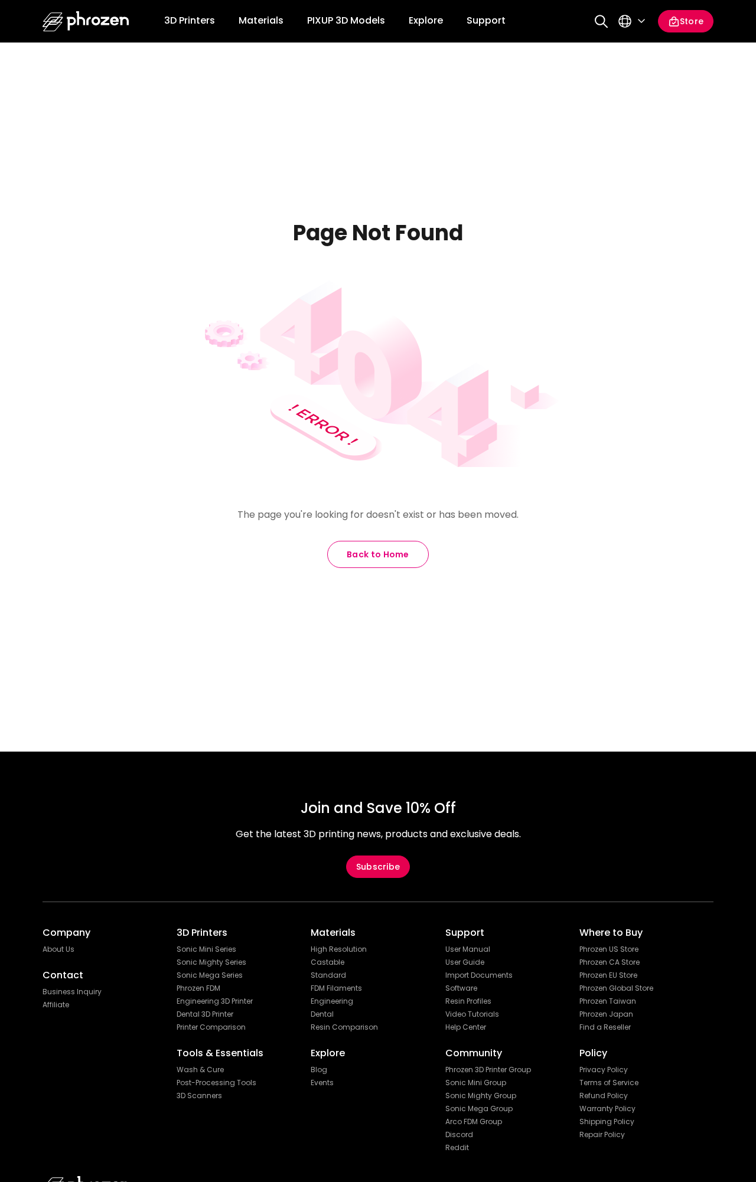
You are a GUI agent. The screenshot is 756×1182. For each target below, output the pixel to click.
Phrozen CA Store (609, 962)
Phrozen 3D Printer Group (488, 1070)
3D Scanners (199, 1096)
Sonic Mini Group (475, 1083)
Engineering (332, 1001)
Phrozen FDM (198, 988)
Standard (328, 975)
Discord (459, 1134)
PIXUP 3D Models (346, 20)
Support (486, 20)
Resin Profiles (468, 1001)
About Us (58, 949)
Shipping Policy (606, 1122)
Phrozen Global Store (616, 988)
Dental (322, 1014)
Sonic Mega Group (479, 1109)
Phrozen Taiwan (607, 1001)
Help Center (465, 1027)
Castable (327, 962)
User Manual (467, 949)
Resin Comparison (344, 1027)
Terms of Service (608, 1083)
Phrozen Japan (606, 1014)
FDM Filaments (336, 988)
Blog (319, 1070)
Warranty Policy (607, 1109)
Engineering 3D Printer (215, 1001)
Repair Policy (602, 1134)
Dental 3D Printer (205, 1014)
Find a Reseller (605, 1027)
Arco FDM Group (473, 1122)
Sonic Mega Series (210, 975)
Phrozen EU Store (608, 975)
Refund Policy (603, 1096)
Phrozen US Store (608, 949)
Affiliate (56, 1005)
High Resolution (339, 949)
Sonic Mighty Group (480, 1096)
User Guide (464, 962)
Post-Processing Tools (216, 1083)
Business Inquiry (72, 992)
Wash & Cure (200, 1070)
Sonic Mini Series (206, 949)
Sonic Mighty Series (211, 962)
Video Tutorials (472, 1014)
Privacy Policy (603, 1070)
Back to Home (378, 554)
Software (461, 988)
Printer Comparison (211, 1027)
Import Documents (479, 975)
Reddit (457, 1147)
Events (322, 1083)
